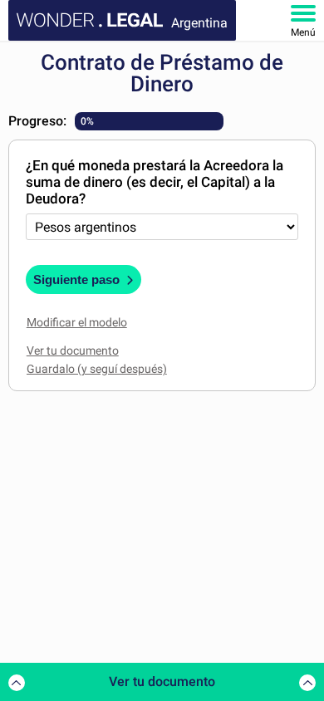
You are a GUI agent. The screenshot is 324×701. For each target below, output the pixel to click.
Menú (303, 32)
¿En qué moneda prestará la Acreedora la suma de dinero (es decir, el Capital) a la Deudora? (154, 182)
